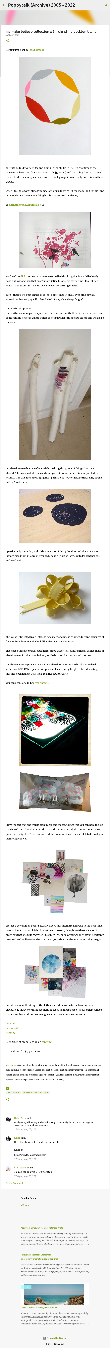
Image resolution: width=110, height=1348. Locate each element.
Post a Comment (14, 1183)
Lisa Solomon (37, 49)
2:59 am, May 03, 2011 (26, 1159)
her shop (11, 1023)
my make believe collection (35, 1093)
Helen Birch (20, 1118)
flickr (23, 276)
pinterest (47, 1041)
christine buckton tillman (24, 204)
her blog (10, 1032)
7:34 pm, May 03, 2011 (26, 1176)
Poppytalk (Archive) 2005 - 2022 (41, 4)
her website (12, 1028)
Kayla (17, 1137)
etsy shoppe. (42, 682)
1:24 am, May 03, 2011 (26, 1129)
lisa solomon (12, 1065)
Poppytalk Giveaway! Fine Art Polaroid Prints (42, 1228)
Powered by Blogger (56, 1338)
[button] (7, 41)
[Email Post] (7, 1089)
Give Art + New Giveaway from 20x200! (39, 1307)
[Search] (79, 5)
